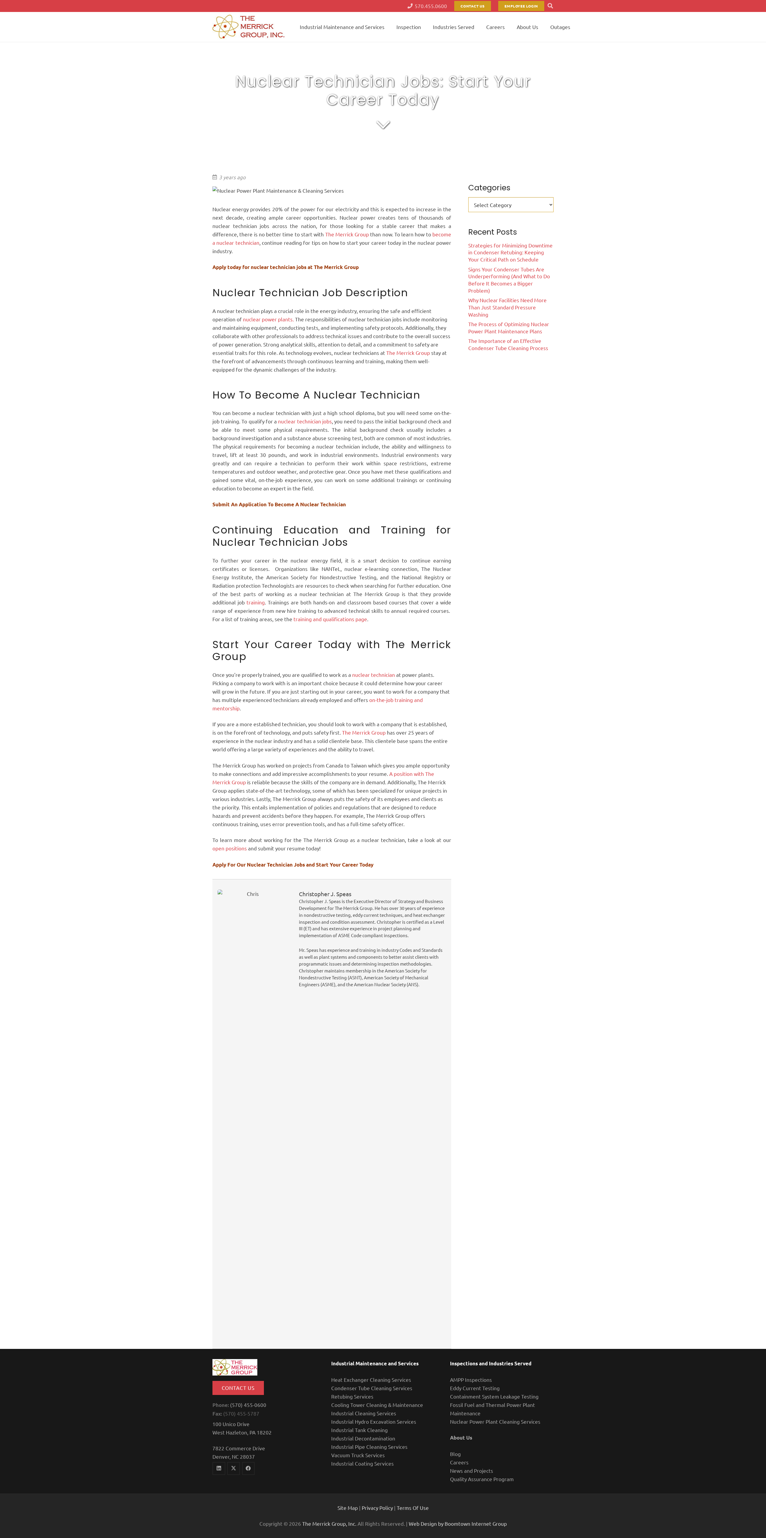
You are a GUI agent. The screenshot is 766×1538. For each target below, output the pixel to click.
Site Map (348, 1507)
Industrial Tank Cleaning (359, 1430)
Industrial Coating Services (362, 1463)
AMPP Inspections (471, 1379)
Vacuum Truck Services (358, 1455)
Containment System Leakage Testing (494, 1396)
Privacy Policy (377, 1507)
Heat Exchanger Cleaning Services (371, 1379)
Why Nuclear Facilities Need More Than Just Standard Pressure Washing (507, 307)
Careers (459, 1462)
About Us (461, 1437)
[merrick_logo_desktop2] (249, 26)
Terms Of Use (413, 1507)
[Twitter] (233, 1468)
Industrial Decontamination (363, 1438)
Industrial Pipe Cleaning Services (369, 1446)
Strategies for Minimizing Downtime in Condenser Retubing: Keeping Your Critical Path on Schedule (510, 252)
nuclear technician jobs (305, 421)
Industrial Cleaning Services (363, 1413)
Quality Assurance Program (482, 1479)
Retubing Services (352, 1396)
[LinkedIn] (218, 1468)
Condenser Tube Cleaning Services (371, 1388)
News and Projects (471, 1470)
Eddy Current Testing (475, 1388)
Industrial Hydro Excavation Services (373, 1421)
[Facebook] (248, 1468)
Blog (455, 1454)
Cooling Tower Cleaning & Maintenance (377, 1405)
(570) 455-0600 (248, 1405)
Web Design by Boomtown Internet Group (458, 1523)
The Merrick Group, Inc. (329, 1523)
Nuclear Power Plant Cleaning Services (495, 1421)
